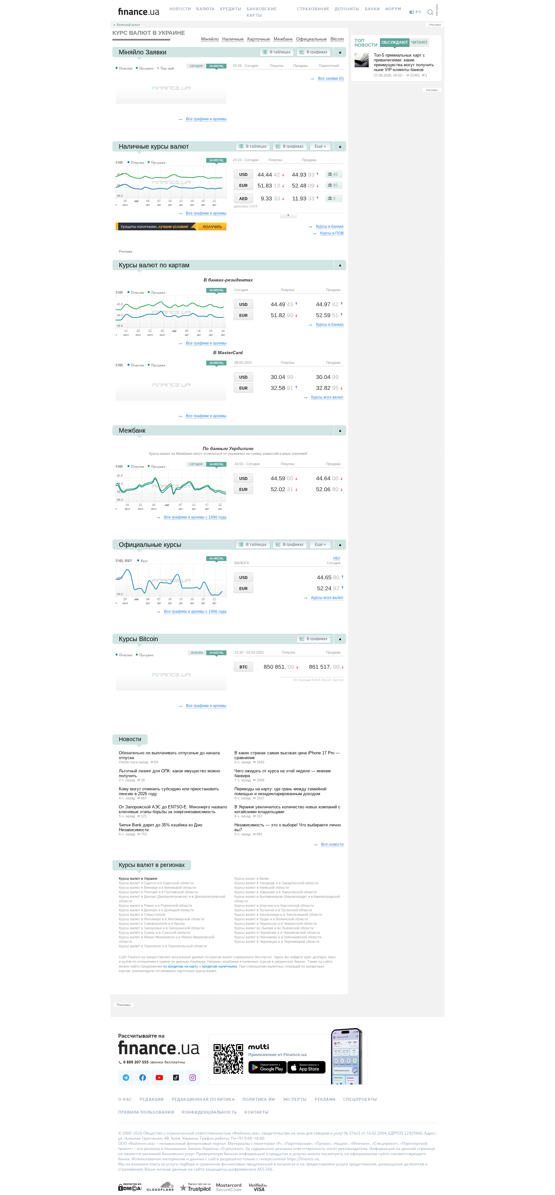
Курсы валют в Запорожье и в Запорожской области (161, 928)
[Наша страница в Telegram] (126, 1077)
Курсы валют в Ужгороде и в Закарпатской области (276, 883)
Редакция (152, 1099)
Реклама (325, 1099)
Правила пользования (146, 1112)
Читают (419, 42)
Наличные (233, 38)
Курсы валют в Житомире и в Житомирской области (161, 919)
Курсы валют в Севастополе (142, 914)
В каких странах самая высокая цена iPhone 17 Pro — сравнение (287, 755)
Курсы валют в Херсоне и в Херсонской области (273, 905)
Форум (393, 9)
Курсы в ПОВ (332, 233)
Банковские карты (262, 12)
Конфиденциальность (209, 1112)
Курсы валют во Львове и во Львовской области (273, 928)
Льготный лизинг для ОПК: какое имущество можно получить (169, 773)
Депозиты (347, 9)
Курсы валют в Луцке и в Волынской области (271, 919)
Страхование (313, 9)
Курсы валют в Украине (138, 878)
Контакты (256, 1112)
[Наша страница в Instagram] (192, 1077)
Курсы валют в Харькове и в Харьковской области (275, 892)
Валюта (205, 9)
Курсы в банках (330, 226)
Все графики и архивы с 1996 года (195, 517)
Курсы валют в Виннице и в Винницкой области (157, 887)
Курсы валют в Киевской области (261, 887)
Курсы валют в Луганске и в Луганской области (273, 910)
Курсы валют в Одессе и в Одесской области (156, 883)
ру (418, 12)
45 (335, 174)
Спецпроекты (360, 1099)
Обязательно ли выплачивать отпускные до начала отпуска (169, 755)
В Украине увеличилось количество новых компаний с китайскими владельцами (287, 809)
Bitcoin (337, 38)
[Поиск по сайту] (430, 12)
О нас (125, 1099)
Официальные (311, 38)
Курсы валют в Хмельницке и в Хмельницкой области (278, 914)
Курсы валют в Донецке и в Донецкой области (156, 910)
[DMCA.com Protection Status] (130, 1187)
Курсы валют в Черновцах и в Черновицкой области (276, 941)
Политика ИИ (258, 1099)
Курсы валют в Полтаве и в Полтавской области (158, 892)
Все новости (332, 844)
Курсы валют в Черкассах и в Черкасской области (275, 923)
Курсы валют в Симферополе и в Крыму (152, 923)
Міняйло (210, 38)
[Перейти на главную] (138, 12)
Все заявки (331, 78)
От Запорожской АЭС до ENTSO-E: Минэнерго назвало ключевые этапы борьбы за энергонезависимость (173, 809)
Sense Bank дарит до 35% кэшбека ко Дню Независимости (160, 827)
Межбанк (283, 38)
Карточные (258, 38)
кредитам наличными (219, 966)
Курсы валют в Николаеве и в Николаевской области (277, 937)
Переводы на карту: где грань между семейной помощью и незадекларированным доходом (280, 791)
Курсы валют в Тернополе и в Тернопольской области (163, 946)
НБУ (333, 560)
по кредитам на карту (180, 966)
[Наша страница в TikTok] (176, 1077)
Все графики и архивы (206, 119)
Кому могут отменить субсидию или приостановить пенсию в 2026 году (169, 791)
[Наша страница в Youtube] (159, 1077)
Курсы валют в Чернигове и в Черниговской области (277, 932)
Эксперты (295, 1099)
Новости (180, 9)
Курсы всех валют (327, 397)
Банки (372, 9)
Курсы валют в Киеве (251, 878)
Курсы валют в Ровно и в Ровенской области (155, 905)
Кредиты (231, 9)
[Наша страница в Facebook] (142, 1077)
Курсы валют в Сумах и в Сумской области (154, 932)
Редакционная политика (203, 1099)
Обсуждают (395, 42)
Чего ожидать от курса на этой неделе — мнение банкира (282, 773)
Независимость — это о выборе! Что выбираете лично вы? (287, 827)
